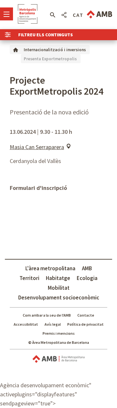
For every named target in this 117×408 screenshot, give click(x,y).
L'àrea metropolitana (50, 268)
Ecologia (87, 278)
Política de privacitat (85, 324)
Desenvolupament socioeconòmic (58, 297)
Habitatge (58, 278)
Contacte (85, 315)
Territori (29, 278)
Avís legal (53, 324)
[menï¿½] (6, 13)
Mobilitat (59, 287)
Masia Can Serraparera (37, 147)
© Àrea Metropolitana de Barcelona (58, 342)
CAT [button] (78, 15)
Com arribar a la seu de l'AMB (47, 315)
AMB (87, 268)
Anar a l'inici (27, 14)
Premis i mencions (59, 333)
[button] (52, 15)
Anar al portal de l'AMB (99, 14)
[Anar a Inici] (16, 49)
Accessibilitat (26, 324)
